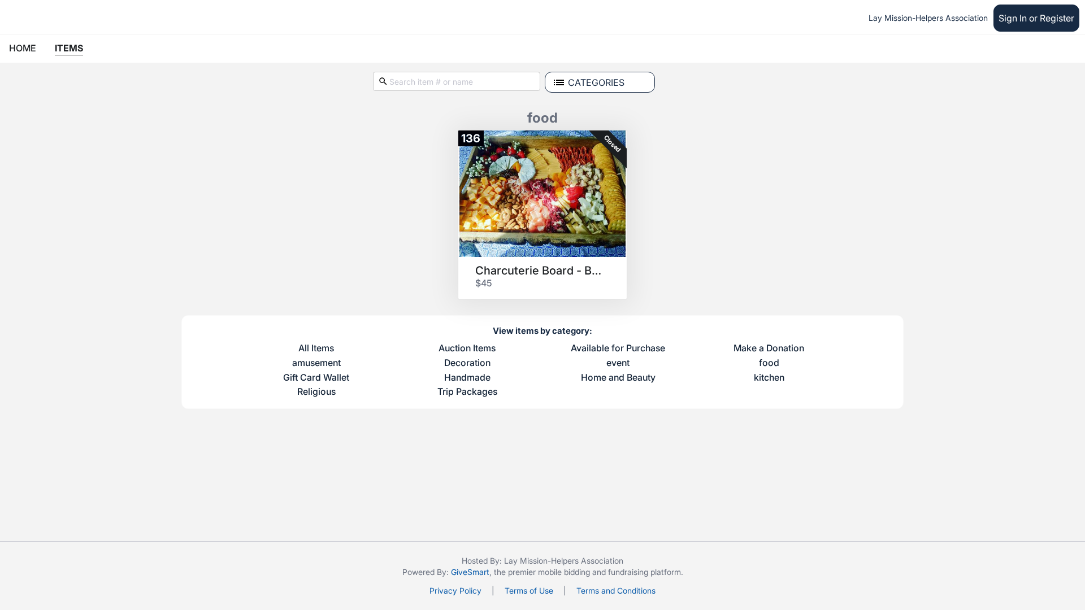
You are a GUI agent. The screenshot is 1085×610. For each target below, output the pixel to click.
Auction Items (467, 348)
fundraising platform (644, 572)
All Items (316, 348)
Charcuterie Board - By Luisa (538, 270)
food (769, 363)
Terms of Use (529, 590)
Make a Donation (769, 348)
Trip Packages (467, 392)
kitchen (769, 378)
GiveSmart (470, 572)
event (618, 363)
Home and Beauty (618, 378)
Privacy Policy (455, 590)
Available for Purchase (618, 348)
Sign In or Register (1036, 18)
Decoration (467, 363)
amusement (316, 363)
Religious (316, 392)
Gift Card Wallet (316, 378)
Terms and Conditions (616, 590)
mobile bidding (564, 572)
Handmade (467, 378)
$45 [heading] (483, 283)
